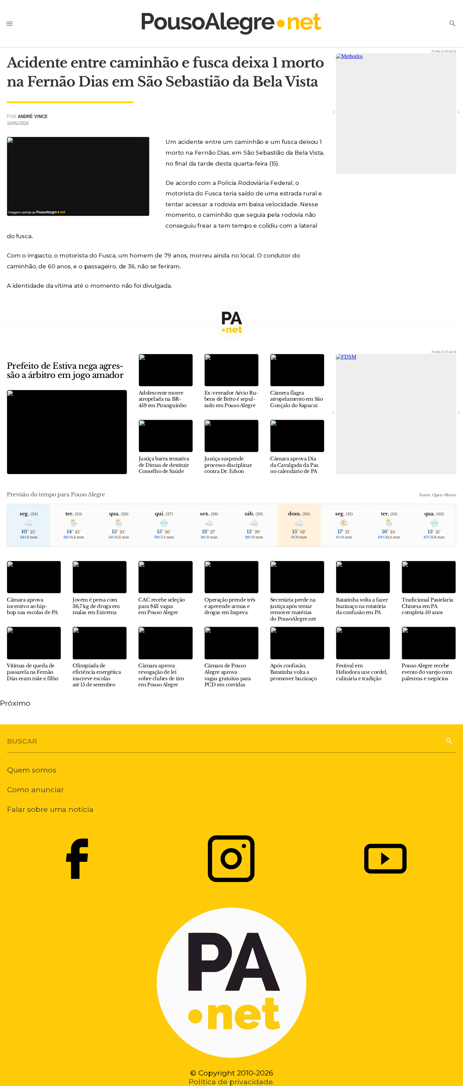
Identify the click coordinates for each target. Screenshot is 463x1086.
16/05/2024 (17, 123)
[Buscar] (448, 740)
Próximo (15, 703)
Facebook (77, 858)
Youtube (385, 858)
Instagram (231, 858)
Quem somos (31, 769)
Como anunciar (35, 789)
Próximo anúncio (449, 111)
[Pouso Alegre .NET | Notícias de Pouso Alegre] (231, 24)
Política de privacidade (231, 1081)
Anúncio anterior (343, 111)
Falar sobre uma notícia (50, 809)
